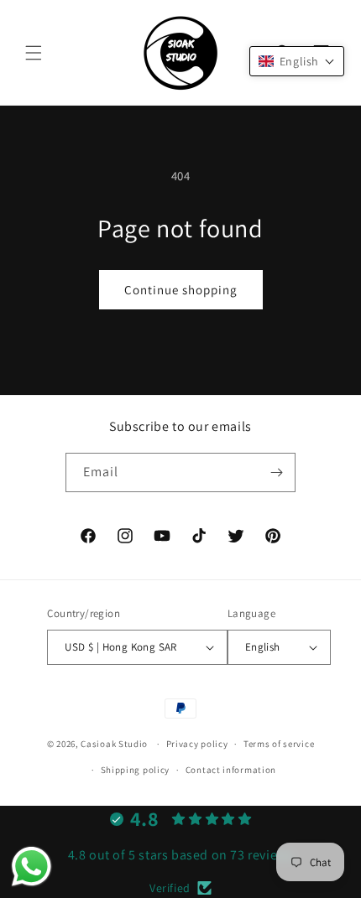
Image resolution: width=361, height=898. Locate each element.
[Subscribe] (276, 472)
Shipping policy (135, 770)
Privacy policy (197, 744)
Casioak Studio (114, 744)
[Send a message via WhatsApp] (31, 866)
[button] (33, 52)
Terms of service (278, 744)
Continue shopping (181, 290)
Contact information (231, 770)
